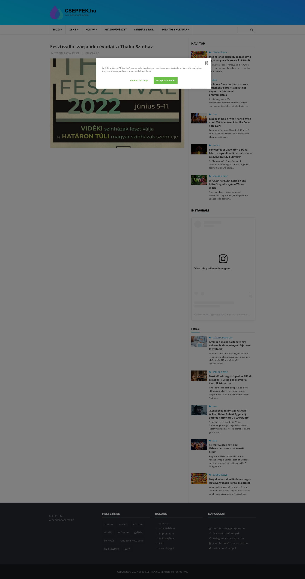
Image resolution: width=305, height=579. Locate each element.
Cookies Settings (139, 80)
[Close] (207, 63)
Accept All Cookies (165, 80)
